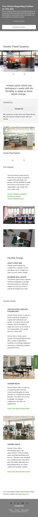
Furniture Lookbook (14, 196)
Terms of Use (25, 510)
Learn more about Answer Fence (18, 471)
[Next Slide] (24, 74)
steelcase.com (23, 494)
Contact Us (19, 506)
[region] (19, 15)
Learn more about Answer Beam (18, 408)
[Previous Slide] (13, 74)
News (10, 510)
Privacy (17, 510)
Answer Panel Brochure (15, 198)
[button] (36, 362)
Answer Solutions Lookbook (17, 194)
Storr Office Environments (21, 511)
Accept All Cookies (19, 27)
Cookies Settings (19, 21)
